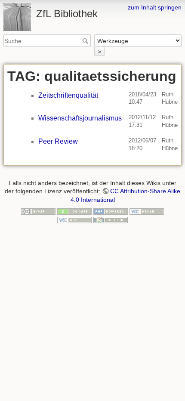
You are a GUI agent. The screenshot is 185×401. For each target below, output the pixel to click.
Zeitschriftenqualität (68, 95)
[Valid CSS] (74, 219)
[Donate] (74, 210)
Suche (86, 41)
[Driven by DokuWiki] (110, 219)
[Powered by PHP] (110, 210)
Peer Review (58, 141)
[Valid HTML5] (147, 210)
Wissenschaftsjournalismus (80, 118)
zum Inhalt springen (155, 7)
